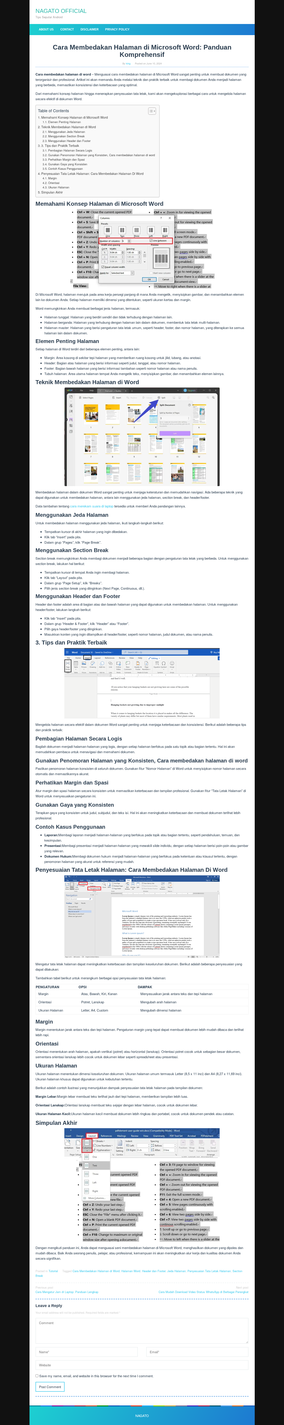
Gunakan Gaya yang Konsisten (67, 164)
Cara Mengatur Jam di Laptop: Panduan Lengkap (67, 1289)
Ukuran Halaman (58, 187)
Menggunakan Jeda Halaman (66, 132)
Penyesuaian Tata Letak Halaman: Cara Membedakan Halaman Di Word (92, 173)
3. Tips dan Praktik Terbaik (60, 145)
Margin (52, 178)
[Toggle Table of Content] (150, 111)
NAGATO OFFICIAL (61, 11)
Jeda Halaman (176, 1271)
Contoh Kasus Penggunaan (65, 168)
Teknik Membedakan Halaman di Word (68, 127)
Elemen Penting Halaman (64, 122)
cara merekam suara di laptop (92, 506)
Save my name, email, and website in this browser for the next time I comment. (96, 1375)
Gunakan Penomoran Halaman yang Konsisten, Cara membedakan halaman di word (101, 155)
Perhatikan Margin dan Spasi (66, 159)
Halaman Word (130, 1271)
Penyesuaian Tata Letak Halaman (209, 1271)
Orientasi (53, 183)
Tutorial (53, 1271)
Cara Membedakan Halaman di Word (96, 1271)
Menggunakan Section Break (66, 136)
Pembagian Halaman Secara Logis (70, 150)
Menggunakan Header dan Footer (69, 141)
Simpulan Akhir (52, 192)
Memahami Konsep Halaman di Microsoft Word (74, 117)
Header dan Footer (154, 1271)
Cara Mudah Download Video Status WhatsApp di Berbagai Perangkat (203, 1289)
